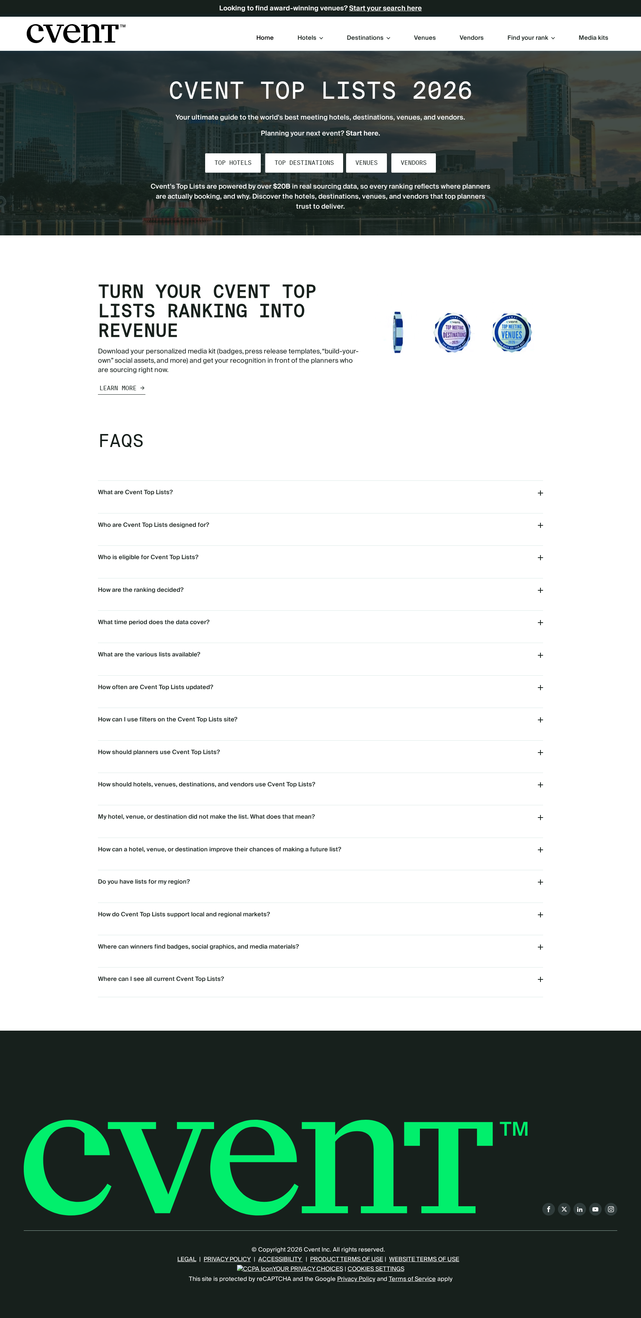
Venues (425, 38)
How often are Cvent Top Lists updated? (155, 687)
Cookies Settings (376, 1269)
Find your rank (527, 38)
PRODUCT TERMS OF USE (346, 1259)
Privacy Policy (356, 1279)
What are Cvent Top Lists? (135, 492)
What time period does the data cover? (154, 622)
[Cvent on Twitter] (564, 1209)
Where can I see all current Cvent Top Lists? (161, 979)
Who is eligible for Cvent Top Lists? (148, 557)
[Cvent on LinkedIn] (579, 1209)
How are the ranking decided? (141, 590)
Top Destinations (304, 162)
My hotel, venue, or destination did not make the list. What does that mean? (206, 817)
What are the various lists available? (149, 654)
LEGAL (186, 1259)
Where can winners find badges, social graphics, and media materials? (198, 947)
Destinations (365, 38)
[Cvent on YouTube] (595, 1209)
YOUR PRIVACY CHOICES (308, 1269)
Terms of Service (412, 1279)
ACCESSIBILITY (280, 1259)
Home (265, 38)
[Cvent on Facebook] (548, 1209)
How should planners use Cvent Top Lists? (159, 752)
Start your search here (385, 8)
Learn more (118, 388)
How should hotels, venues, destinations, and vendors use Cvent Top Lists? (206, 784)
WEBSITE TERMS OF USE (424, 1259)
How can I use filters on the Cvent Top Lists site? (167, 719)
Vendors (472, 38)
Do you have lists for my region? (144, 882)
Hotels (307, 38)
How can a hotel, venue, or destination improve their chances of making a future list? (219, 849)
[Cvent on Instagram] (611, 1209)
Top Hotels (233, 162)
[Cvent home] (76, 33)
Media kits (593, 38)
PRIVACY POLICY (227, 1259)
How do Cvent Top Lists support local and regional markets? (184, 914)
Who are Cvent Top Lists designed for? (153, 525)
